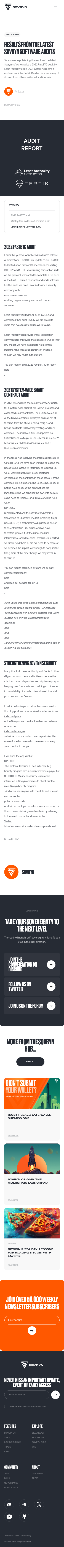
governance (11, 1483)
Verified (8, 821)
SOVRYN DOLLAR (12, 1442)
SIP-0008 (9, 761)
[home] (15, 7)
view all (30, 1061)
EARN (6, 1451)
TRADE (7, 1447)
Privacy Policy (26, 1536)
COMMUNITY (11, 1467)
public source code (14, 801)
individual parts (12, 716)
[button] (55, 7)
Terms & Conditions (11, 1536)
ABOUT (36, 1467)
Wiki (34, 1447)
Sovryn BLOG (39, 1442)
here (6, 369)
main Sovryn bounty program (20, 786)
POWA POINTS (11, 1488)
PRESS (35, 1478)
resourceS (38, 1437)
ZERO (7, 1437)
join (6, 1474)
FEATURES (10, 1426)
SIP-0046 (9, 508)
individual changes (14, 731)
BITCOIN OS (10, 1433)
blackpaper (38, 1433)
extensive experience (15, 295)
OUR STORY (37, 1474)
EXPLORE (37, 1426)
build (7, 1478)
